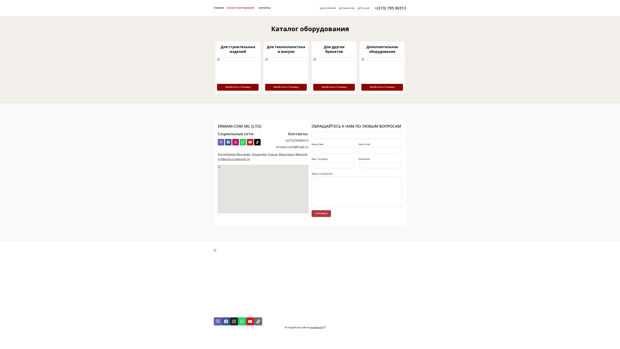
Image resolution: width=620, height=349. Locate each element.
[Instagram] (235, 142)
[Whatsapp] (243, 142)
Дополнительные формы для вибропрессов (257, 307)
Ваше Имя (317, 144)
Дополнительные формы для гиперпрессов (257, 311)
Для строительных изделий (242, 292)
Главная (222, 265)
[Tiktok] (257, 142)
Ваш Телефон (320, 158)
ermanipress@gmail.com (249, 284)
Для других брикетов (235, 299)
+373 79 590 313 (248, 280)
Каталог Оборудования (236, 268)
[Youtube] (250, 142)
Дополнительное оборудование (245, 303)
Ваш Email (364, 144)
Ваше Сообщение (322, 173)
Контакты (223, 272)
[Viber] (221, 142)
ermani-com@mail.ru (292, 147)
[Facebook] (228, 142)
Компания (364, 158)
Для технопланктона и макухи (244, 296)
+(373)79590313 (296, 140)
